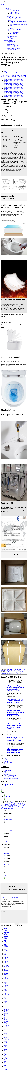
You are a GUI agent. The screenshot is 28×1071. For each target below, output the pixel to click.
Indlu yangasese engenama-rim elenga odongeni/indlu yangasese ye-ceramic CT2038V (13, 672)
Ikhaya (5, 6)
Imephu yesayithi (21, 803)
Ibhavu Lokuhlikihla (14, 10)
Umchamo (12, 26)
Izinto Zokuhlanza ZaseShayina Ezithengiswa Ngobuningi (12, 807)
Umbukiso (9, 37)
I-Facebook (6, 853)
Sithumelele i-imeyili (5, 122)
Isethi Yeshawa (13, 33)
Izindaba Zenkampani (12, 36)
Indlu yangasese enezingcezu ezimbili (18, 24)
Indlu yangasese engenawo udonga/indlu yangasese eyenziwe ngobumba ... (15, 750)
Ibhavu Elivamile (14, 12)
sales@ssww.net (7, 841)
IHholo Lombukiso (11, 49)
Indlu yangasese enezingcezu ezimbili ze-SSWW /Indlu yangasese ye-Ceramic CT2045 (15, 726)
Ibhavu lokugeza (10, 9)
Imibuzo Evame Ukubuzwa (13, 48)
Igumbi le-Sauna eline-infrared (14, 17)
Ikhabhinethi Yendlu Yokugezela (14, 29)
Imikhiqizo (6, 8)
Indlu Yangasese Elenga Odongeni (18, 22)
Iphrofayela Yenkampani (12, 42)
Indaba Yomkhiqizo (11, 41)
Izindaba (6, 34)
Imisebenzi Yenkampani (12, 38)
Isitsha (11, 25)
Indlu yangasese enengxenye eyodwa (18, 21)
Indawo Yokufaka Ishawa (13, 18)
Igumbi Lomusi (10, 16)
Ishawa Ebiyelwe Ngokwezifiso (14, 805)
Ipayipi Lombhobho (14, 32)
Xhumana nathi (7, 50)
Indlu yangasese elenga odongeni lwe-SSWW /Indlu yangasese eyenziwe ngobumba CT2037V (15, 688)
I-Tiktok (5, 875)
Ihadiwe (8, 30)
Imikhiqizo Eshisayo (11, 803)
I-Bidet (11, 28)
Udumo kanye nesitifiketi (12, 45)
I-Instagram (6, 864)
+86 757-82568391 (8, 830)
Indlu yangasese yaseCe (6, 804)
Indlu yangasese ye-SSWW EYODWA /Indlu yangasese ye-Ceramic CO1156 (15, 700)
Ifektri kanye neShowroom (13, 46)
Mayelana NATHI (8, 40)
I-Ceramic (9, 20)
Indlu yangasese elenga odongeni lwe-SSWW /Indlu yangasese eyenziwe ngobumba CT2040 (15, 713)
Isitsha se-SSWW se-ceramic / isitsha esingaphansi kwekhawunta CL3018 (15, 738)
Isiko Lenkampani (11, 44)
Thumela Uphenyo (8, 819)
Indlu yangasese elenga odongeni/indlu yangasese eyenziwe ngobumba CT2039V (13, 670)
